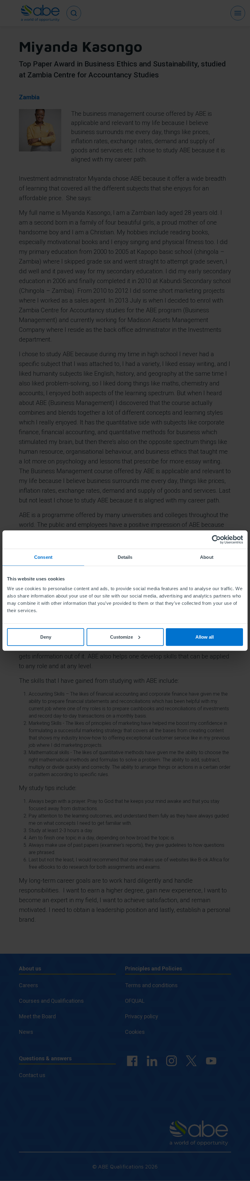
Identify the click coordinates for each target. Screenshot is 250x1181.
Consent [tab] (43, 557)
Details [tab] (125, 557)
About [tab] (206, 557)
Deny (45, 636)
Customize (121, 636)
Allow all (204, 636)
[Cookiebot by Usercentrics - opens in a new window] (216, 539)
